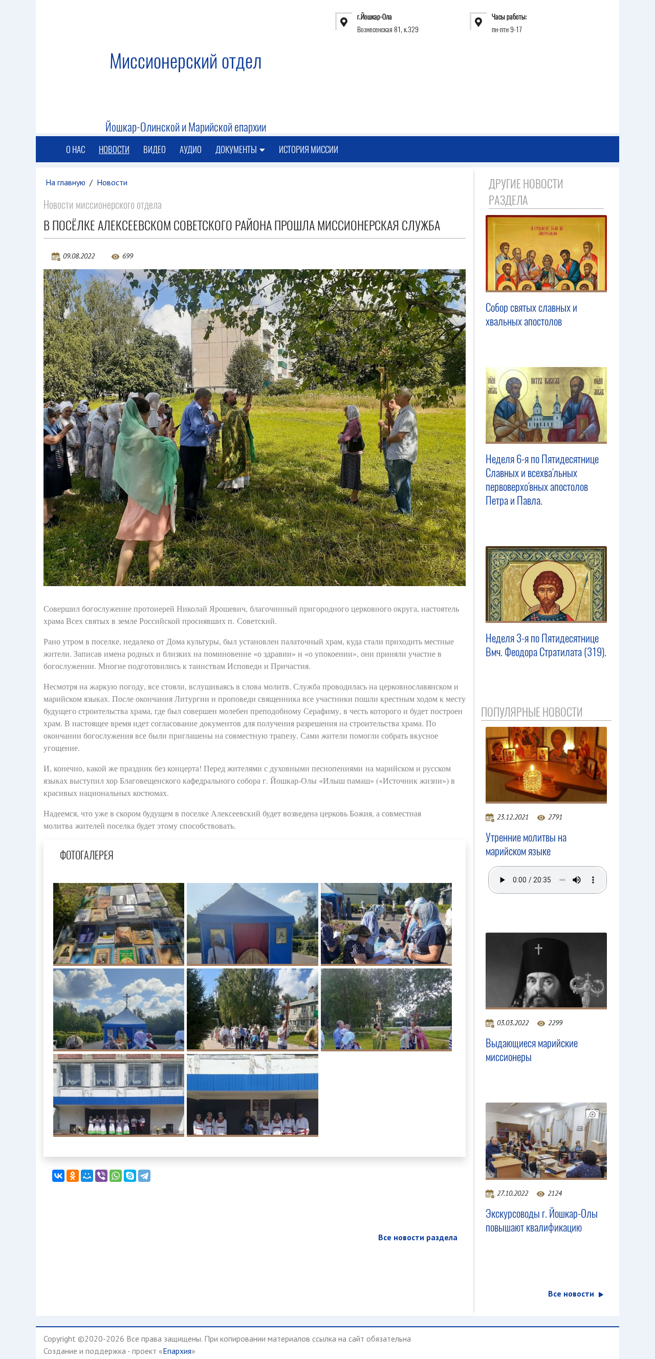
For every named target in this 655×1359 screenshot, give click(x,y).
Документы (236, 149)
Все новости (571, 1293)
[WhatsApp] (116, 1176)
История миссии (308, 149)
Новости (114, 149)
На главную (65, 182)
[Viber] (101, 1176)
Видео (154, 149)
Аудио (191, 149)
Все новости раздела (417, 1237)
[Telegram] (144, 1176)
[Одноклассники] (73, 1176)
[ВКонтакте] (58, 1176)
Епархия (177, 1351)
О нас (75, 149)
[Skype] (130, 1176)
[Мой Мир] (87, 1176)
